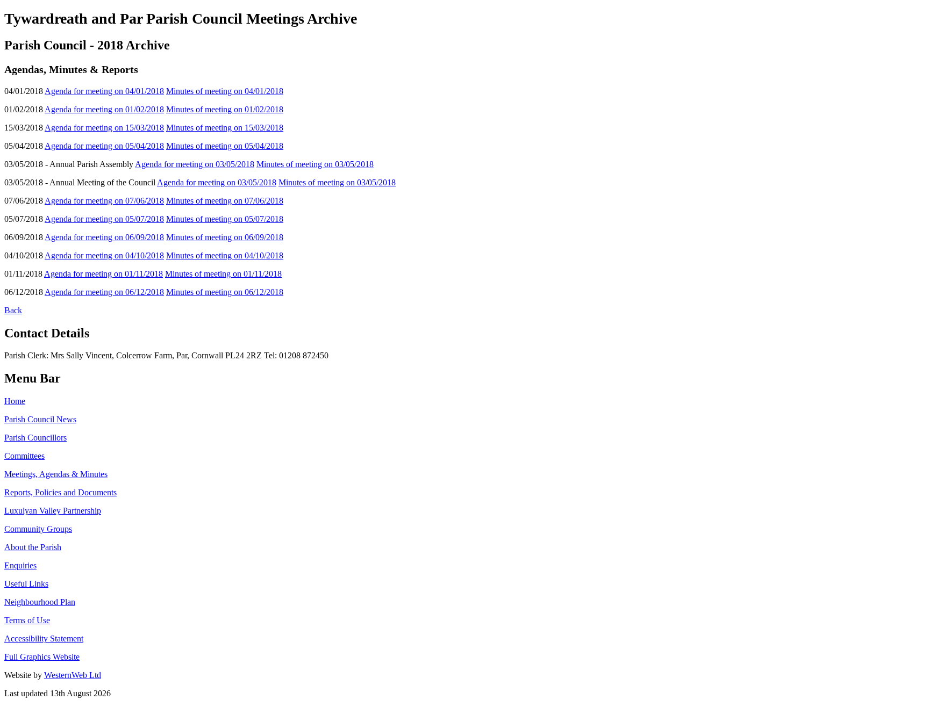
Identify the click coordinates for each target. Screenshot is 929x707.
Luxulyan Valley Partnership (52, 510)
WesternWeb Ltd (72, 675)
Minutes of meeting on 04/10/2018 (224, 255)
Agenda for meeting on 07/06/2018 (104, 200)
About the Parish (32, 547)
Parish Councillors (35, 437)
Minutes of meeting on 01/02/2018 (224, 109)
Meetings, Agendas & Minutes (56, 474)
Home (14, 401)
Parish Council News (40, 419)
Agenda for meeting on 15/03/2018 (104, 127)
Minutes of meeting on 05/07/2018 (224, 218)
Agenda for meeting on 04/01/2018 (104, 91)
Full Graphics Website (42, 656)
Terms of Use (27, 620)
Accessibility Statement (43, 638)
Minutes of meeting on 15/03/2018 (224, 127)
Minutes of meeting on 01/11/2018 (223, 273)
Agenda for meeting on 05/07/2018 (104, 218)
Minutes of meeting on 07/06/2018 (224, 200)
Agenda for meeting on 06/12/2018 (104, 292)
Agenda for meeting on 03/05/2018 (194, 164)
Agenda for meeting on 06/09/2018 (104, 237)
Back (13, 310)
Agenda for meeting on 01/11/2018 (103, 273)
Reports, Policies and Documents (60, 492)
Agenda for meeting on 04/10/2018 (104, 255)
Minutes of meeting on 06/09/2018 (224, 237)
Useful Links (26, 583)
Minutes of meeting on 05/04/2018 (224, 145)
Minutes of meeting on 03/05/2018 (315, 164)
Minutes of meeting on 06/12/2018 (224, 292)
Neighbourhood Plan (39, 602)
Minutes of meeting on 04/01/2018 (224, 91)
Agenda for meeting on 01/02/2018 (104, 109)
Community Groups (38, 528)
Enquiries (20, 565)
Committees (24, 455)
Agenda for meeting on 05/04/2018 (104, 145)
